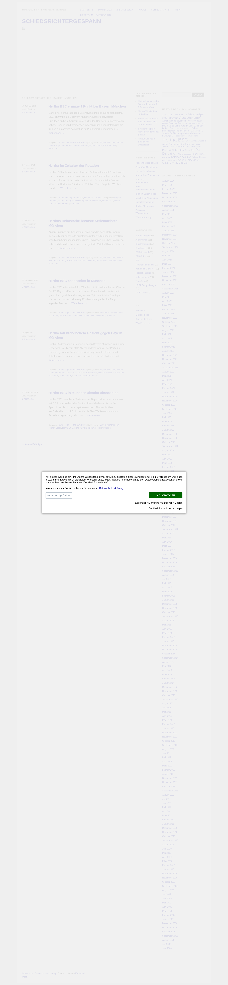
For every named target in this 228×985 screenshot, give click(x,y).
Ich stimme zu (165, 495)
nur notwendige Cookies (58, 495)
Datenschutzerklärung (111, 488)
